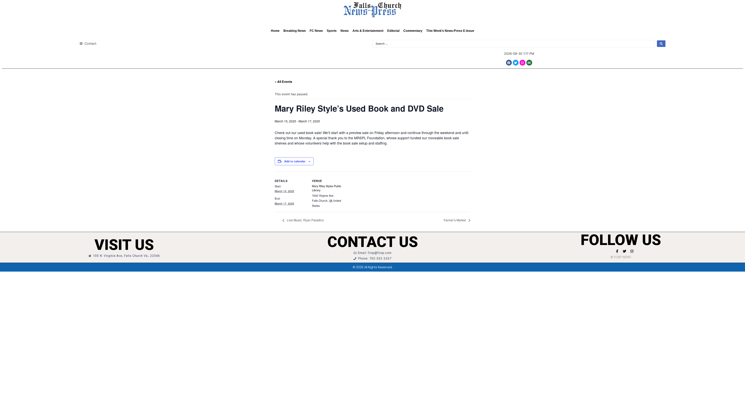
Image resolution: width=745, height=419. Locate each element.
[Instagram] (522, 63)
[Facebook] (509, 63)
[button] (88, 43)
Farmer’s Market (455, 220)
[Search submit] (661, 43)
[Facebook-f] (617, 251)
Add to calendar (294, 161)
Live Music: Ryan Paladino (305, 220)
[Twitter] (516, 63)
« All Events (283, 81)
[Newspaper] (529, 63)
